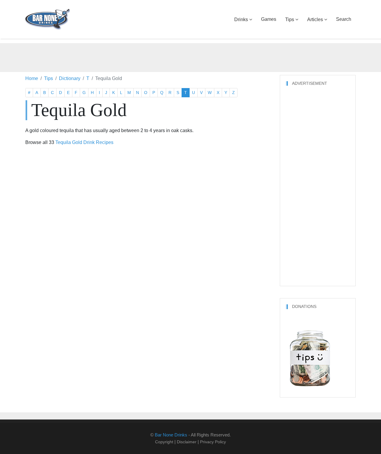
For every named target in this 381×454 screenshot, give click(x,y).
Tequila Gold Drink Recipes (84, 142)
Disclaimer (186, 441)
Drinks (241, 19)
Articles (315, 19)
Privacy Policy (213, 441)
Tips (289, 19)
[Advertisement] (190, 56)
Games (268, 19)
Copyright (164, 441)
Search (343, 19)
